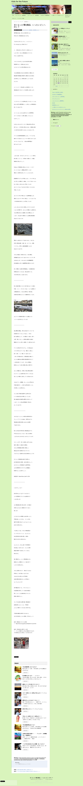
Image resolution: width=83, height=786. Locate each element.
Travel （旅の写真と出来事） (57, 92)
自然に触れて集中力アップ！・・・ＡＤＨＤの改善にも (64, 45)
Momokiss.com (68, 15)
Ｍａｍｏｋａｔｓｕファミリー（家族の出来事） (61, 109)
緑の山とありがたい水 (63, 52)
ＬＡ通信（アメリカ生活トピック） (57, 15)
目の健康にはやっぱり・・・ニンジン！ (31, 675)
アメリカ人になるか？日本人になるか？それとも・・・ (28, 771)
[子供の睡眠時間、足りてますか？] (18, 672)
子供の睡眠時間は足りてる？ (28, 724)
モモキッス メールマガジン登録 (18, 18)
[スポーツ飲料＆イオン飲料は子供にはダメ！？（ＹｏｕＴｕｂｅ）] (18, 698)
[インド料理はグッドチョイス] (55, 33)
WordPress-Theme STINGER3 (41, 781)
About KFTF (67, 16)
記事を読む (25, 672)
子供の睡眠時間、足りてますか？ (29, 666)
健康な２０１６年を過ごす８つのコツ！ (31, 684)
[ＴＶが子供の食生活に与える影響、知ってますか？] (18, 749)
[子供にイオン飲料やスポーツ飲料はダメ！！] (18, 721)
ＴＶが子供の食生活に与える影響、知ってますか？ (33, 744)
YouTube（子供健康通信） (45, 15)
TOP (13, 15)
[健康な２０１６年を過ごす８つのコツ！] (18, 689)
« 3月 (56, 86)
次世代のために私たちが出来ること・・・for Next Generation (41, 779)
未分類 (53, 102)
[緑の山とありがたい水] (55, 57)
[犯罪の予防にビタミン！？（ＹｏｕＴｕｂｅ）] (18, 714)
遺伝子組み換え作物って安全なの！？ (25, 769)
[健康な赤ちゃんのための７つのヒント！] (18, 705)
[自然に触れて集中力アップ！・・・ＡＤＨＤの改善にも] (55, 49)
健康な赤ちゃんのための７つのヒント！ (31, 700)
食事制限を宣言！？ (62, 36)
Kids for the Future (20, 1)
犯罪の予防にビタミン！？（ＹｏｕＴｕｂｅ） (32, 708)
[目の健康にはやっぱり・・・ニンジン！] (18, 680)
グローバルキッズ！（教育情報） (33, 15)
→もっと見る (54, 69)
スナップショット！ (56, 98)
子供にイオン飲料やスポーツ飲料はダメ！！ (32, 716)
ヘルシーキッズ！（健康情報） (20, 15)
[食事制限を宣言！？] (55, 41)
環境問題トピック (55, 105)
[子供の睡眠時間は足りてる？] (18, 730)
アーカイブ (53, 125)
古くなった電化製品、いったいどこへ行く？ (41, 777)
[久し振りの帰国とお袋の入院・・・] (55, 65)
